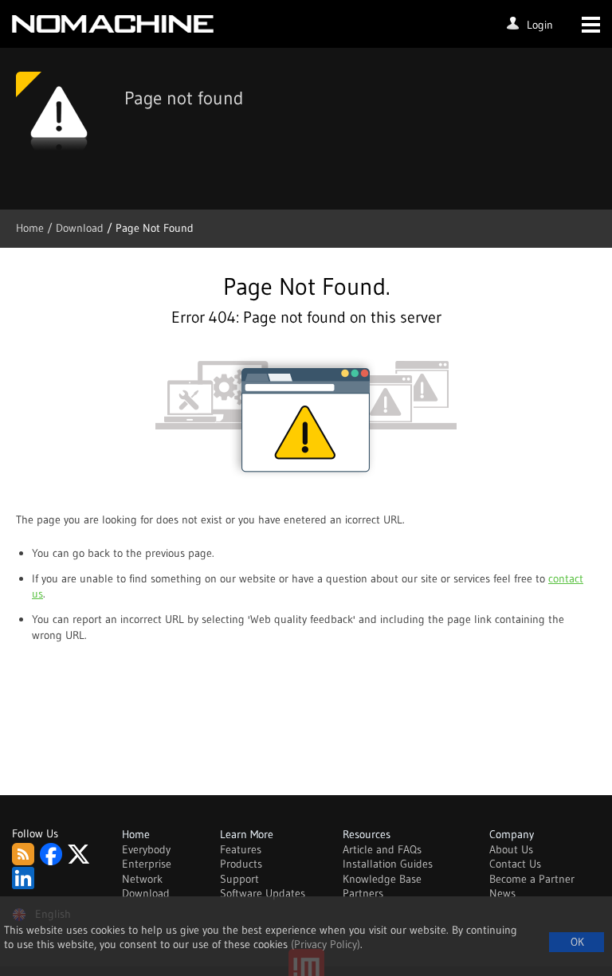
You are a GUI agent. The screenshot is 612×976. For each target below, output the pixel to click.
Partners (363, 893)
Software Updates (262, 893)
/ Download (77, 228)
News (502, 893)
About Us (511, 849)
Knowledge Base (382, 879)
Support (239, 879)
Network (142, 879)
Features (240, 849)
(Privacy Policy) (325, 944)
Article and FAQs (382, 849)
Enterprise (146, 863)
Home (31, 228)
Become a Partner (532, 879)
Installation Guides (388, 863)
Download (146, 893)
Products (241, 863)
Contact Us (515, 863)
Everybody (146, 849)
